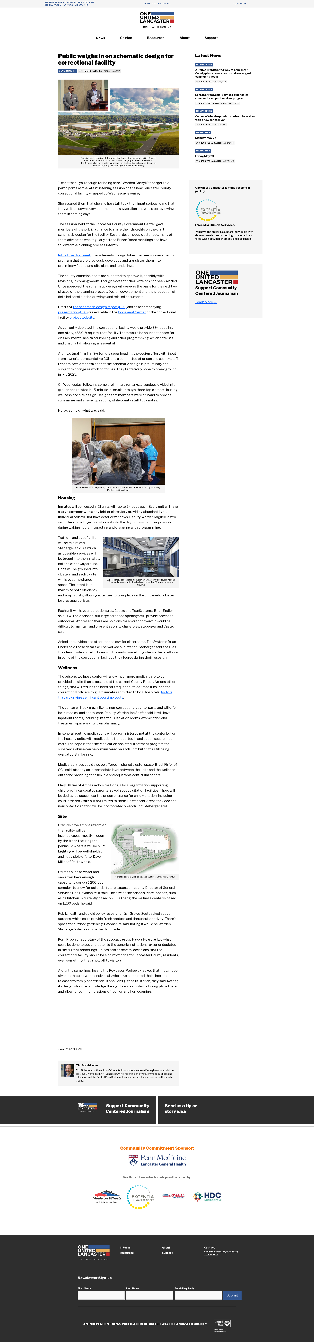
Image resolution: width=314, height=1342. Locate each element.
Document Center (132, 312)
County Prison (74, 1049)
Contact (209, 1247)
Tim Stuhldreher (92, 71)
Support (211, 38)
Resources (156, 38)
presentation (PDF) (73, 312)
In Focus (125, 1247)
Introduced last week (74, 255)
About (185, 38)
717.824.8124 (211, 1254)
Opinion (126, 38)
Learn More (206, 302)
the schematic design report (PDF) (100, 307)
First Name (84, 1288)
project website (82, 317)
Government (67, 71)
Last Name (132, 1288)
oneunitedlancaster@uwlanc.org (221, 1251)
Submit (232, 1295)
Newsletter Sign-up (156, 3)
